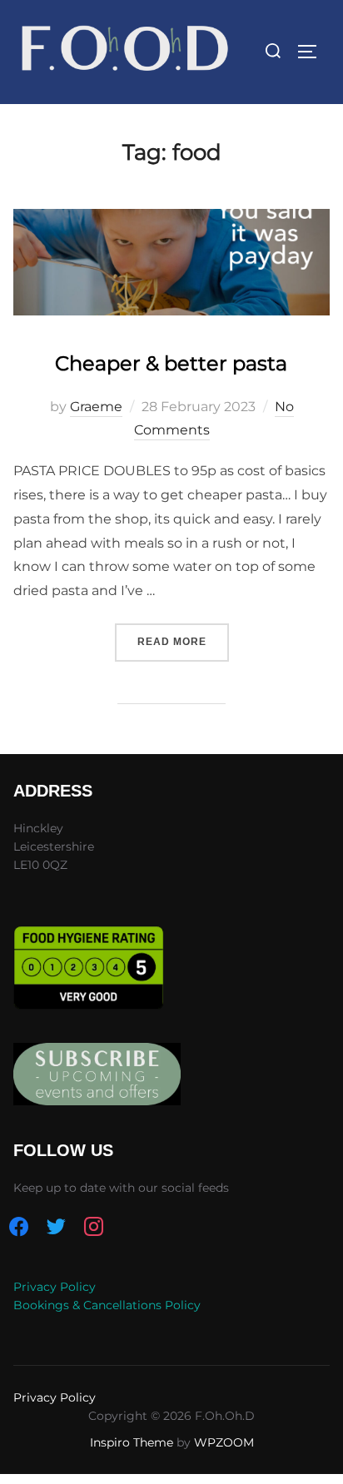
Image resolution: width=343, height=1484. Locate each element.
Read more (183, 641)
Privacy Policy (54, 1286)
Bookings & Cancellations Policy (107, 1305)
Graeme (96, 406)
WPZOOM (224, 1442)
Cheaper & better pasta (171, 363)
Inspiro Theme (131, 1442)
